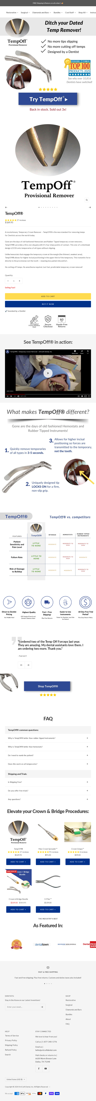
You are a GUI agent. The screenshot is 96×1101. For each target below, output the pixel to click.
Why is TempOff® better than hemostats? (25, 747)
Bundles (69, 1014)
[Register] (42, 1007)
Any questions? (14, 799)
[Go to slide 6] (50, 207)
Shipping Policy (11, 1045)
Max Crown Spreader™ (47, 849)
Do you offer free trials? (18, 791)
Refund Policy (11, 1050)
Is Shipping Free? (15, 782)
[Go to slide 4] (45, 207)
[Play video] (48, 373)
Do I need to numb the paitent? (21, 755)
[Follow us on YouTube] (45, 1068)
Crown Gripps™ (77, 849)
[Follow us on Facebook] (38, 1068)
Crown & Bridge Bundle (18, 899)
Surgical (69, 1005)
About (68, 1019)
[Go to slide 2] (41, 207)
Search (8, 1054)
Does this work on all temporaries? (22, 764)
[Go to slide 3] (43, 207)
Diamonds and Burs (74, 1009)
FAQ (67, 1024)
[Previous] (6, 207)
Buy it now (48, 304)
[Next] (90, 207)
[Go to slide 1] (44, 983)
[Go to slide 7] (52, 207)
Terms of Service (12, 1035)
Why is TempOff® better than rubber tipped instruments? (31, 738)
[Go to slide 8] (54, 207)
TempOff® (14, 213)
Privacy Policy (11, 1040)
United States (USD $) (14, 1079)
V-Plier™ (48, 899)
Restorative (71, 1000)
